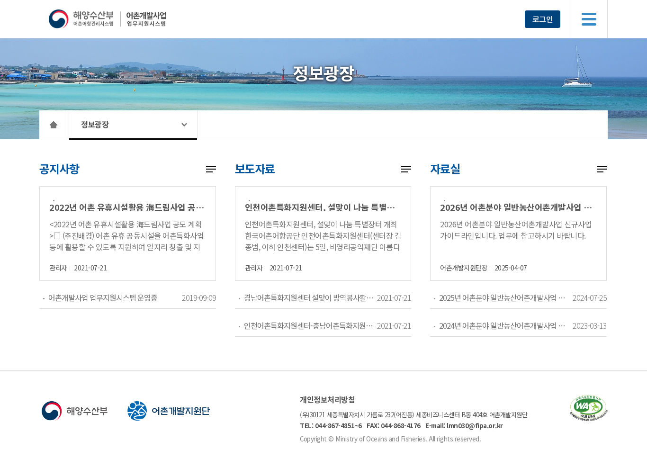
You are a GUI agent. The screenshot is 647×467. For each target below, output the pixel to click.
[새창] (589, 418)
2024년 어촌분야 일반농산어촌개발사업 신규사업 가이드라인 (505, 325)
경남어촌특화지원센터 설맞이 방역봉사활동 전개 (310, 297)
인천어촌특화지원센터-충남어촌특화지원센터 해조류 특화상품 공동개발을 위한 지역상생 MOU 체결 (310, 325)
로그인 (542, 19)
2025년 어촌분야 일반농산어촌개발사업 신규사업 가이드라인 (505, 297)
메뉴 (589, 19)
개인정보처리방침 (327, 399)
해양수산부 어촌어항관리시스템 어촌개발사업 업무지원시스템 (126, 18)
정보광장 (94, 124)
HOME (53, 124)
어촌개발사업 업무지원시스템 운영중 (102, 297)
